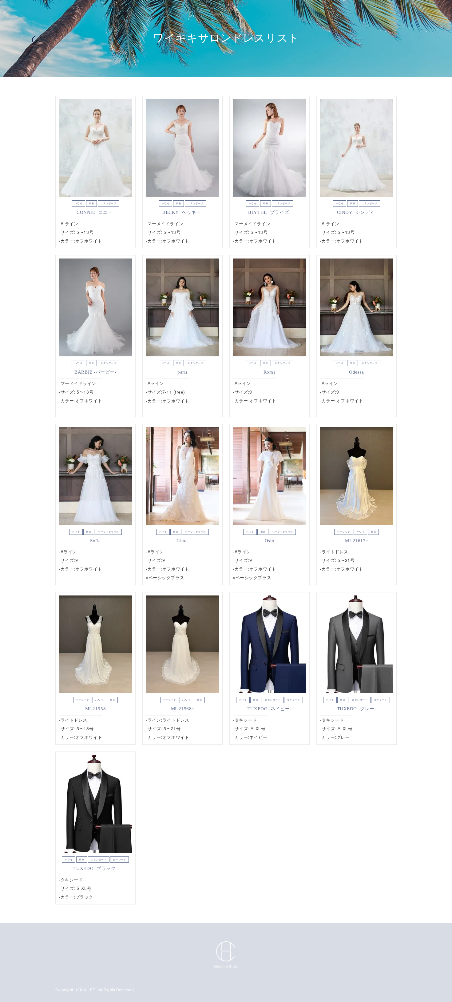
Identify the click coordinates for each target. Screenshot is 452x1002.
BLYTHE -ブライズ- (269, 212)
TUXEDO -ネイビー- (269, 708)
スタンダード (108, 203)
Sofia (95, 540)
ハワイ (78, 203)
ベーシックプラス (108, 531)
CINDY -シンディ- (356, 212)
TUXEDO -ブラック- (95, 868)
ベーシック (343, 531)
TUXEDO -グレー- (356, 708)
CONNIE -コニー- (95, 212)
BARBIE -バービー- (95, 372)
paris (182, 372)
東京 (91, 203)
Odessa (356, 372)
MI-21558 (95, 708)
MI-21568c (182, 708)
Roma (270, 372)
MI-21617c (356, 540)
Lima (182, 540)
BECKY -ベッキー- (182, 212)
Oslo (269, 540)
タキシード (293, 699)
